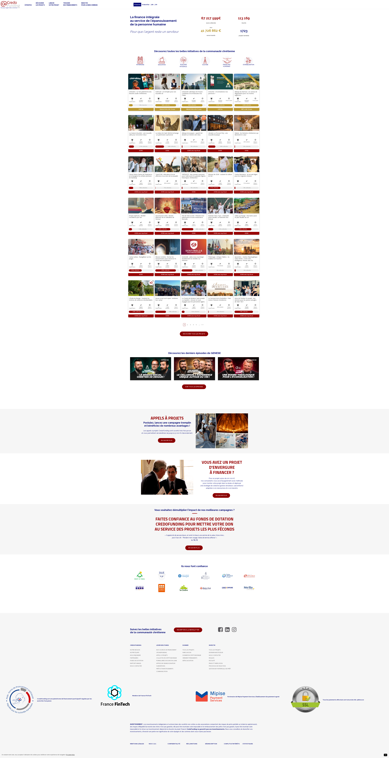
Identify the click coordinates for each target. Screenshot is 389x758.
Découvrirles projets (40, 4)
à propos (28, 5)
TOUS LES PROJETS (188, 650)
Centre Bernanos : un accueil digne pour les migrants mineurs (246, 175)
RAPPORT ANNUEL (135, 663)
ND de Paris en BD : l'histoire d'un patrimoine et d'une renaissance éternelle (193, 217)
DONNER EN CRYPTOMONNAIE (192, 655)
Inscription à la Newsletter (188, 630)
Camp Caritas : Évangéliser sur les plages (140, 258)
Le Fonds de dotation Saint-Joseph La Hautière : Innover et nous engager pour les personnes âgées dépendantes (193, 300)
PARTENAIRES (134, 658)
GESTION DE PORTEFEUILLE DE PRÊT (220, 669)
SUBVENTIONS (160, 666)
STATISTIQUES (248, 744)
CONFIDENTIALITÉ (174, 744)
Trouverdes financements (70, 4)
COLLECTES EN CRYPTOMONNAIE (166, 658)
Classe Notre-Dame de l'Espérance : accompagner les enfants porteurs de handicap (141, 176)
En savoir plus (70, 755)
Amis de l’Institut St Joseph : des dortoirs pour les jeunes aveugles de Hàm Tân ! (245, 300)
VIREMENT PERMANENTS (190, 658)
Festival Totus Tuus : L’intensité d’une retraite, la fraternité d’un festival (218, 217)
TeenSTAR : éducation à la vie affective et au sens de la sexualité (166, 175)
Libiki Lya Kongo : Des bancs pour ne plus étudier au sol (246, 216)
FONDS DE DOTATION (136, 660)
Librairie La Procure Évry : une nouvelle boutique (218, 134)
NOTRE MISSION (135, 650)
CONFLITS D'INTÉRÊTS (232, 744)
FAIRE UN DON (187, 652)
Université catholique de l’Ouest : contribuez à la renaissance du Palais (192, 93)
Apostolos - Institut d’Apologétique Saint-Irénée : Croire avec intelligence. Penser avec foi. (246, 258)
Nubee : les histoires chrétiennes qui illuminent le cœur (246, 134)
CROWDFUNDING (161, 652)
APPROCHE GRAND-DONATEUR (165, 663)
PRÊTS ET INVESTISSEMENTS (164, 669)
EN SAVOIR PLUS (221, 495)
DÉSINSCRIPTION (211, 744)
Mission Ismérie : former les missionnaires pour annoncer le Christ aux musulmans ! (165, 258)
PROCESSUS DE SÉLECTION (217, 666)
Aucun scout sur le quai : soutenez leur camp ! (166, 299)
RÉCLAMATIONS (191, 744)
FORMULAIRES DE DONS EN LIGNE (166, 660)
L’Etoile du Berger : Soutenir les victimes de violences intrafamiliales (140, 299)
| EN (152, 4)
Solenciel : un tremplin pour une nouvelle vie (165, 92)
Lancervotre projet (54, 4)
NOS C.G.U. (152, 744)
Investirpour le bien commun (89, 4)
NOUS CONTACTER (136, 666)
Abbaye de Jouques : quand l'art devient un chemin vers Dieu (192, 134)
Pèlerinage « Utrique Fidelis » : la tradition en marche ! (218, 258)
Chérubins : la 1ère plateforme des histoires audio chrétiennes (140, 92)
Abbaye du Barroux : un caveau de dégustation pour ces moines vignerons (246, 93)
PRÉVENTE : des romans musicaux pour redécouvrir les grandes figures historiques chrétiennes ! (194, 176)
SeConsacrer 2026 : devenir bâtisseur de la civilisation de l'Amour (164, 217)
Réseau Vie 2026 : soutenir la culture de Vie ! (220, 175)
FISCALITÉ (212, 660)
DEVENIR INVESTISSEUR (216, 652)
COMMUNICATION (161, 671)
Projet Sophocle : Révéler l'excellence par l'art (137, 216)
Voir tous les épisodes (194, 387)
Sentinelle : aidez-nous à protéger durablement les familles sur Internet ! (193, 258)
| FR (156, 4)
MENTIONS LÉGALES (137, 744)
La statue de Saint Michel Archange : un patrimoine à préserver (167, 134)
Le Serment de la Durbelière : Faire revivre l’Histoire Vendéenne (219, 299)
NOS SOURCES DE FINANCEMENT (166, 650)
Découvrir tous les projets (194, 334)
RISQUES (211, 658)
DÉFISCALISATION (188, 660)
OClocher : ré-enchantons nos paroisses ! (218, 92)
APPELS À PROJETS (162, 655)
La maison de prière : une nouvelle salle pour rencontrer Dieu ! (140, 134)
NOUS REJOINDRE (135, 655)
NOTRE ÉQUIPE (134, 652)
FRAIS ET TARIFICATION (216, 663)
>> (203, 325)
